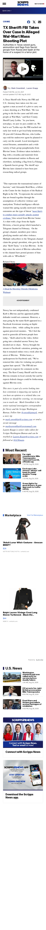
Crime (6, 21)
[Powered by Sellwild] (39, 660)
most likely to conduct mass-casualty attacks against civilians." (22, 214)
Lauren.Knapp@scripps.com (25, 436)
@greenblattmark (29, 412)
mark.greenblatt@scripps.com (18, 419)
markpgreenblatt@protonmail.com (20, 426)
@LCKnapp (18, 440)
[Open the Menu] (4, 4)
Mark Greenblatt (18, 88)
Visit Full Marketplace (35, 515)
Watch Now (39, 4)
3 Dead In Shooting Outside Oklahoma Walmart (20, 290)
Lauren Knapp (32, 88)
